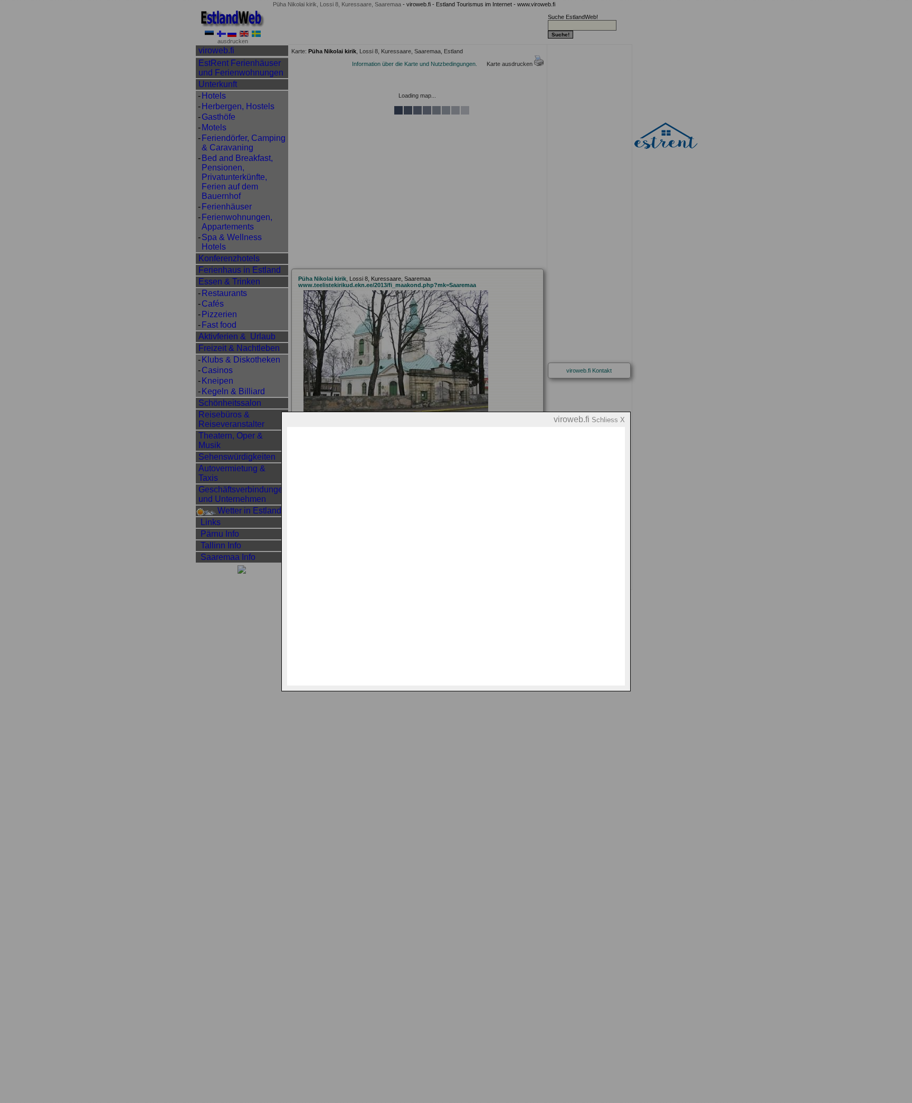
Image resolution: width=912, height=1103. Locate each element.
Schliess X (608, 420)
